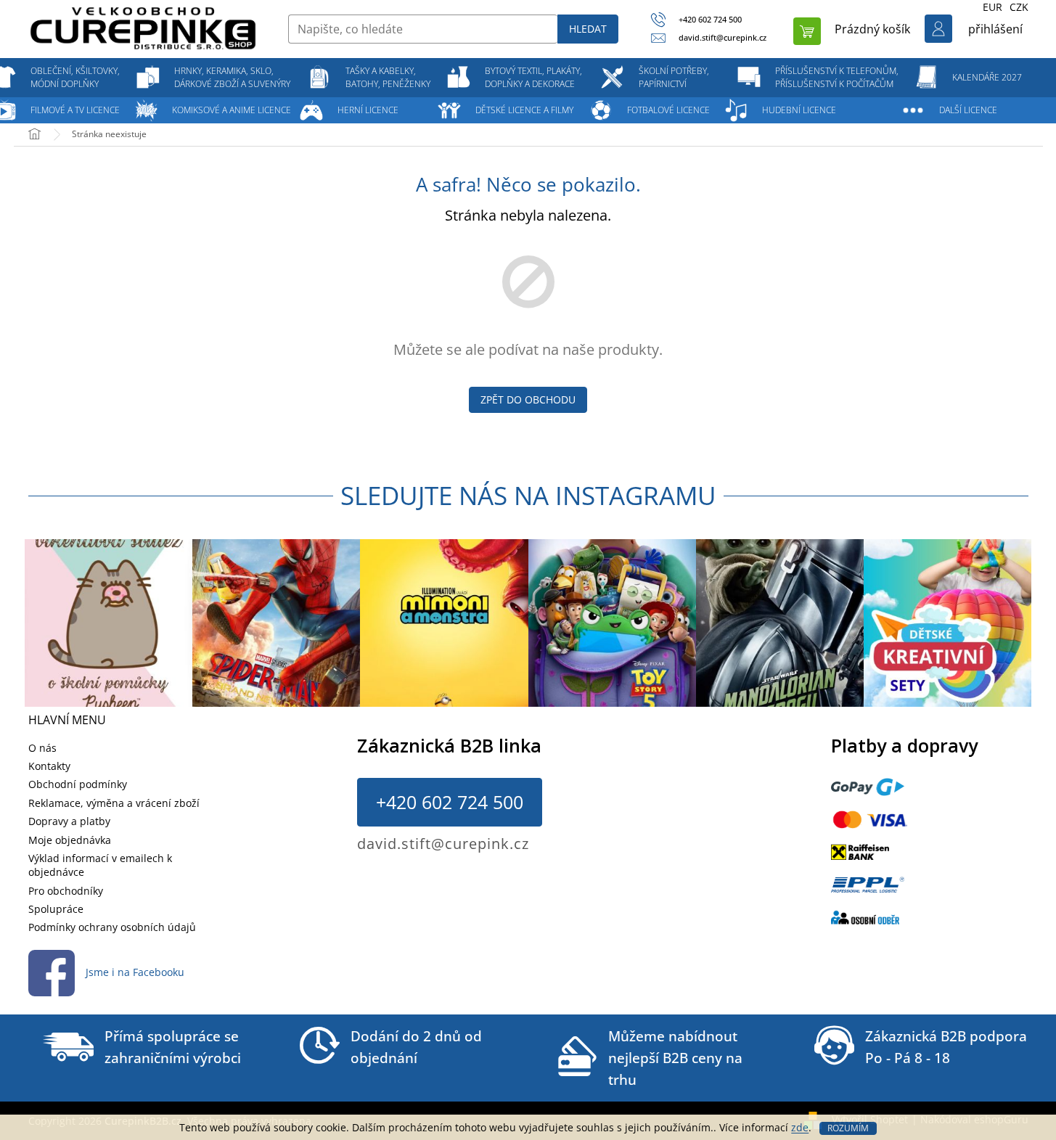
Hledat (588, 29)
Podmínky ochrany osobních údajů (112, 927)
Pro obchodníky (65, 891)
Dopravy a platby (69, 821)
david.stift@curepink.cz (443, 843)
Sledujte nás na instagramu (528, 495)
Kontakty (49, 766)
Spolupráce (55, 909)
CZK (1019, 7)
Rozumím (848, 1128)
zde (800, 1127)
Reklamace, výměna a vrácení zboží (114, 803)
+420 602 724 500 (449, 802)
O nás (42, 748)
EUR (992, 7)
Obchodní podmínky (77, 784)
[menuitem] (75, 77)
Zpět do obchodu (528, 399)
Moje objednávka (69, 840)
